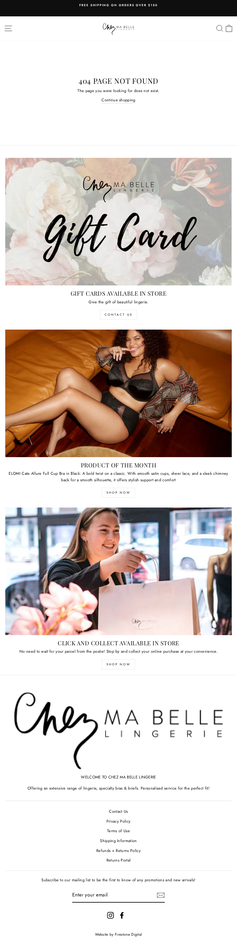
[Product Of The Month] (118, 393)
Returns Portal (118, 860)
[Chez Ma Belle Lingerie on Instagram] (110, 915)
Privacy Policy (118, 821)
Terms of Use (118, 831)
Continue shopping (118, 100)
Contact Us (118, 314)
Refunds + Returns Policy (118, 851)
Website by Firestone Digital (118, 934)
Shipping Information (118, 841)
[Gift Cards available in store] (118, 221)
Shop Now (118, 492)
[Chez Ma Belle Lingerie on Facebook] (121, 915)
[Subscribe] (161, 895)
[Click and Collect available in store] (118, 571)
